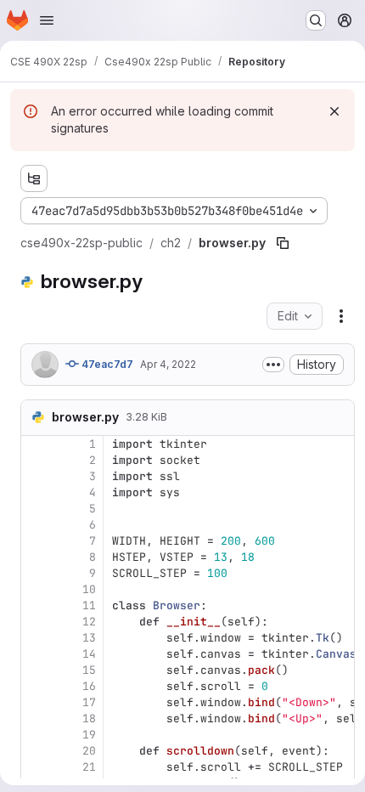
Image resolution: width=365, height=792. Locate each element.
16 (89, 686)
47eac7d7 (106, 364)
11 (89, 605)
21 (89, 767)
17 (89, 702)
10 (89, 589)
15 (89, 670)
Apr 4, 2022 (168, 364)
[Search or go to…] (316, 20)
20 (89, 751)
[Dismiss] (334, 111)
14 (89, 654)
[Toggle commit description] (273, 364)
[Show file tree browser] (34, 178)
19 (89, 734)
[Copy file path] (282, 243)
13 (89, 638)
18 (89, 718)
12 (89, 621)
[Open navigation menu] (46, 20)
